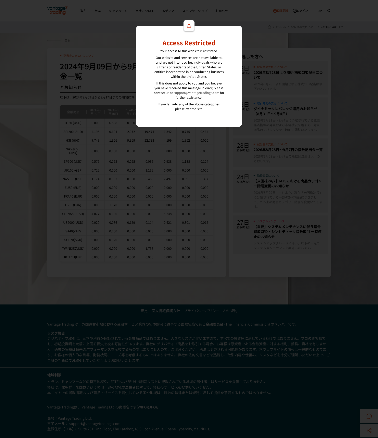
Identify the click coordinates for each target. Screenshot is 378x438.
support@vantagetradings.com (196, 92)
